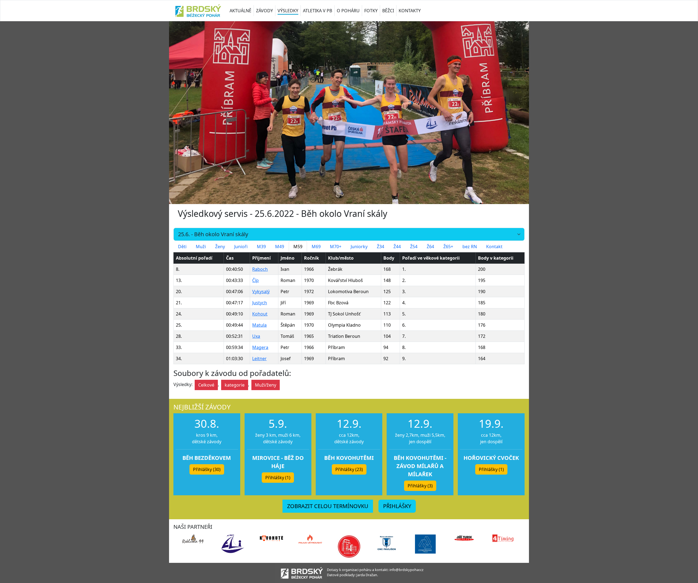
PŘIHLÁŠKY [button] (397, 506)
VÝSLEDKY (288, 11)
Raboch (260, 269)
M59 (297, 247)
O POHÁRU (348, 11)
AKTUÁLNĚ (240, 11)
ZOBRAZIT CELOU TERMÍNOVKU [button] (327, 506)
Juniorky (359, 247)
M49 (279, 247)
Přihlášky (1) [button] (277, 478)
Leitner (259, 359)
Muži (201, 247)
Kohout (259, 314)
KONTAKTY (410, 11)
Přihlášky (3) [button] (420, 486)
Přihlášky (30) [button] (207, 469)
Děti (182, 247)
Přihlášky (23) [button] (349, 469)
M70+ (335, 247)
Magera (260, 347)
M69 (316, 247)
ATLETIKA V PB (317, 11)
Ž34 (380, 247)
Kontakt (494, 247)
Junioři (241, 247)
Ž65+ (448, 247)
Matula (259, 325)
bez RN (469, 247)
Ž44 (397, 247)
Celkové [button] (206, 385)
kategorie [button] (235, 385)
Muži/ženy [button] (265, 385)
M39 (261, 247)
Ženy (220, 247)
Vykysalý (261, 291)
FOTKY (371, 11)
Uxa (256, 336)
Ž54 (413, 247)
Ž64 (430, 247)
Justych (259, 303)
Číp (255, 280)
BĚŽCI (388, 11)
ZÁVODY (264, 11)
